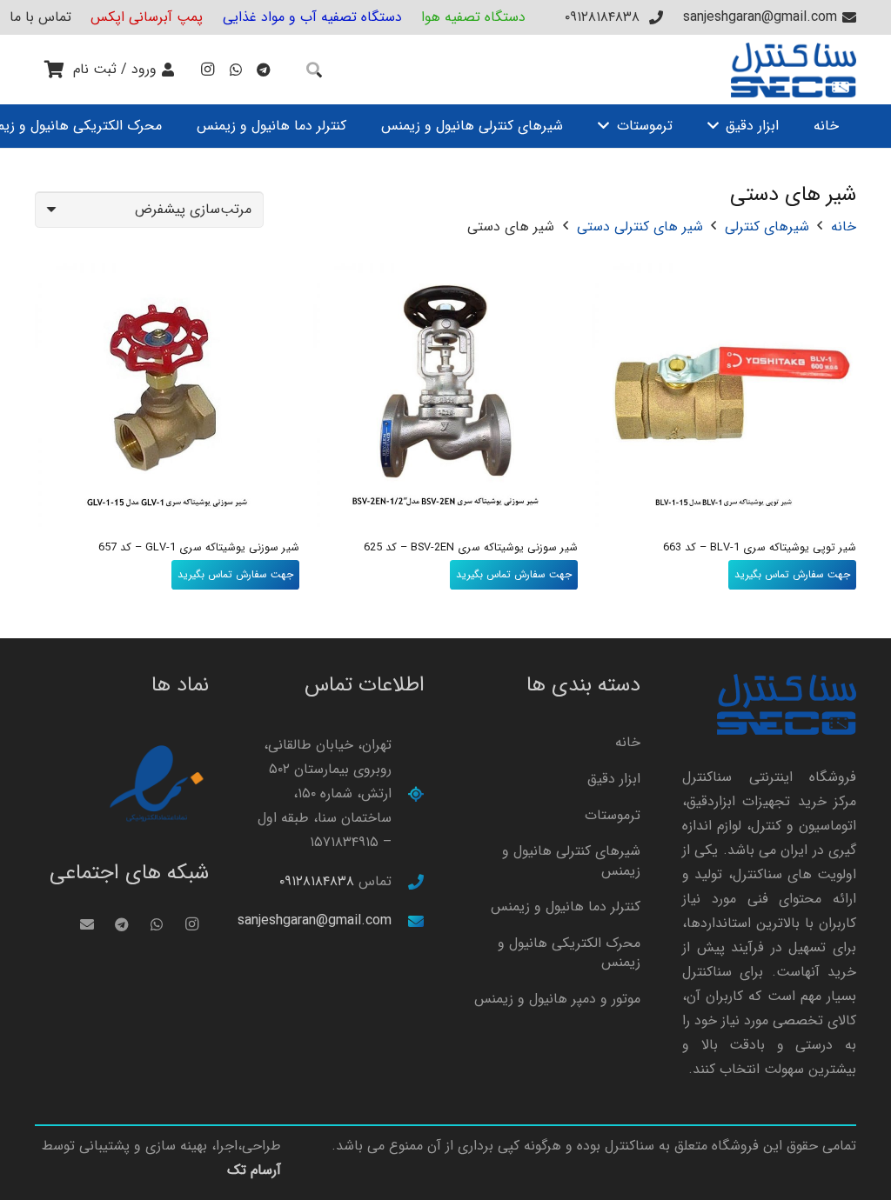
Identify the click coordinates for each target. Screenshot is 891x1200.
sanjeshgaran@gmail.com (315, 920)
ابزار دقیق (613, 779)
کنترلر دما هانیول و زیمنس (565, 906)
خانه (843, 226)
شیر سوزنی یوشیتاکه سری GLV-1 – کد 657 (198, 548)
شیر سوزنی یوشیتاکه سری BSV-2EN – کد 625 (471, 548)
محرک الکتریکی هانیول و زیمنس (569, 952)
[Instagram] (208, 69)
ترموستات (612, 815)
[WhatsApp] (236, 69)
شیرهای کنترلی (767, 226)
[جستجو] (314, 70)
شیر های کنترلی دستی (640, 226)
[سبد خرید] (54, 69)
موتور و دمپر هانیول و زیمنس (557, 999)
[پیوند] (793, 70)
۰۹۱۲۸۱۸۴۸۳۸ (316, 881)
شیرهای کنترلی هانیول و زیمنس (571, 860)
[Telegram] (264, 69)
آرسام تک (254, 1170)
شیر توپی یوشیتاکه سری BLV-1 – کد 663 (759, 548)
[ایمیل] (87, 924)
